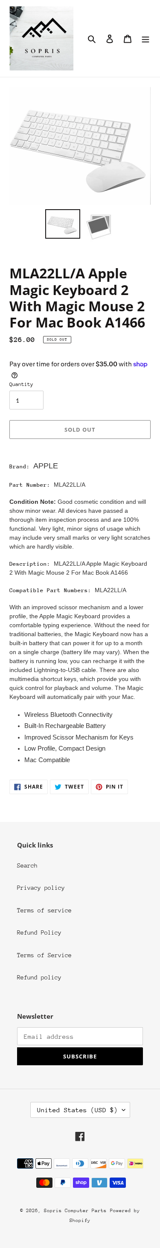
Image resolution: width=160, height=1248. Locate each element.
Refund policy (39, 977)
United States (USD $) (77, 1110)
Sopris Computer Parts (75, 1210)
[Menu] (145, 38)
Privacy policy (41, 887)
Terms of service (44, 910)
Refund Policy (39, 932)
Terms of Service (44, 955)
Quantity (21, 384)
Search (27, 865)
